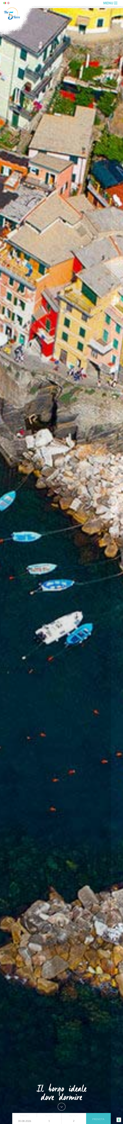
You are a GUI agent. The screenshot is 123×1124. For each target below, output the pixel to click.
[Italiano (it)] (5, 4)
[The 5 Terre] (18, 36)
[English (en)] (8, 4)
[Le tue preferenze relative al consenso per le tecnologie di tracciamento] (119, 1120)
